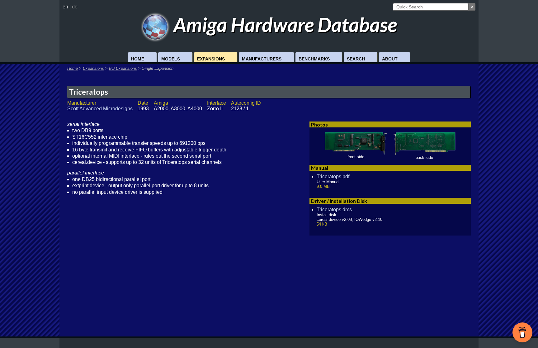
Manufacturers (261, 58)
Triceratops (88, 91)
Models (170, 58)
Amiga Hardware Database (283, 24)
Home (137, 58)
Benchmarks (314, 58)
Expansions (211, 58)
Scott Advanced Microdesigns (100, 108)
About (390, 58)
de (75, 6)
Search (356, 58)
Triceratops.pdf (333, 176)
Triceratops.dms (334, 209)
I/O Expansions (123, 68)
